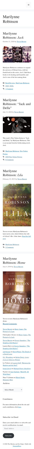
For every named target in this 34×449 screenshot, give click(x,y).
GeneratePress (17, 446)
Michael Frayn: (22, 368)
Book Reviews (10, 83)
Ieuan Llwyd (7, 368)
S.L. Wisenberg (8, 357)
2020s (12, 86)
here (19, 407)
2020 (7, 86)
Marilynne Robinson (22, 83)
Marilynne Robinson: (13, 35)
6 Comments (9, 160)
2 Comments (9, 247)
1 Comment (9, 89)
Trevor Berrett (7, 329)
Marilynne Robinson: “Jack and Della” (17, 104)
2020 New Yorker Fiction (13, 157)
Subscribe (8, 436)
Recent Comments (10, 323)
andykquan (6, 352)
